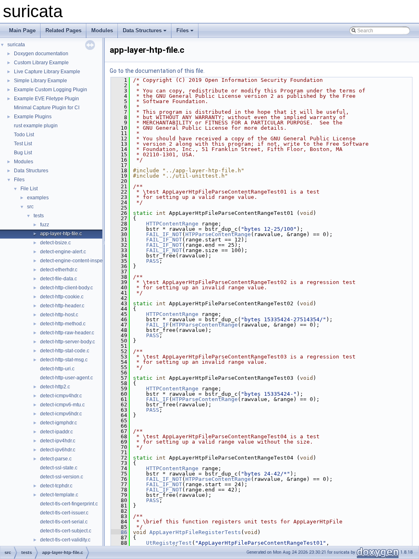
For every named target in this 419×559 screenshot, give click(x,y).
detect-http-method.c (63, 324)
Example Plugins (33, 116)
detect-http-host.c (59, 315)
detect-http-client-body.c (66, 288)
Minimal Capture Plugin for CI (46, 107)
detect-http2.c (55, 387)
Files (182, 30)
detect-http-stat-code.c (64, 351)
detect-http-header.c (62, 306)
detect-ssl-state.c (58, 468)
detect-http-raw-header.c (67, 333)
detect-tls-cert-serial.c (64, 522)
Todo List (24, 134)
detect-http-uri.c (57, 369)
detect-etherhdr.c (58, 270)
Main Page (22, 30)
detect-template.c (59, 495)
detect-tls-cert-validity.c (65, 540)
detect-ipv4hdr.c (57, 441)
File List (29, 189)
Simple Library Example (40, 80)
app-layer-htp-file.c (61, 234)
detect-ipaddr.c (56, 432)
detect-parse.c (56, 459)
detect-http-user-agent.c (66, 378)
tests (39, 216)
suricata (16, 44)
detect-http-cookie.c (61, 297)
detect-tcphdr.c (56, 486)
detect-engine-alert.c (63, 252)
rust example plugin (36, 125)
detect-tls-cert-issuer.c (64, 513)
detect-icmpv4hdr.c (61, 396)
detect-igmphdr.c (58, 423)
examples (38, 198)
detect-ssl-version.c (61, 477)
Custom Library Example (41, 62)
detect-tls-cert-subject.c (65, 531)
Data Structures (142, 30)
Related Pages (63, 30)
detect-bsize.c (55, 243)
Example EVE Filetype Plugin (46, 98)
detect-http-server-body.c (67, 342)
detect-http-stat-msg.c (64, 360)
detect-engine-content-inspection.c (78, 261)
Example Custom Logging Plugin (50, 89)
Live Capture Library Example (47, 71)
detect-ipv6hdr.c (57, 450)
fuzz (44, 225)
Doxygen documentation (41, 53)
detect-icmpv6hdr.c (61, 414)
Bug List (23, 153)
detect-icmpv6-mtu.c (62, 405)
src (30, 207)
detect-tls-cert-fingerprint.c (69, 504)
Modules (102, 30)
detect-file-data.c (58, 279)
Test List (23, 144)
